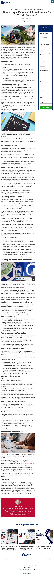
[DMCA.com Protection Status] (27, 574)
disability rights (28, 463)
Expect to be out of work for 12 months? (45, 45)
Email (41, 86)
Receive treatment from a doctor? (45, 62)
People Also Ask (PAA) (14, 9)
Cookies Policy (15, 559)
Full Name (42, 76)
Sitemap (41, 559)
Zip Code (42, 102)
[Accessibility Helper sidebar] (52, 1)
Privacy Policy (4, 559)
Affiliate (26, 559)
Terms (10, 559)
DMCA (31, 559)
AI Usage (21, 559)
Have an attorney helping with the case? (46, 54)
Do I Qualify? (46, 107)
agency (4, 320)
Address (41, 97)
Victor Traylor (28, 18)
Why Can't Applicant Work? (45, 70)
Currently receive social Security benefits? (44, 36)
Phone (41, 81)
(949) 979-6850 (27, 567)
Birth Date (42, 90)
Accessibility (36, 559)
